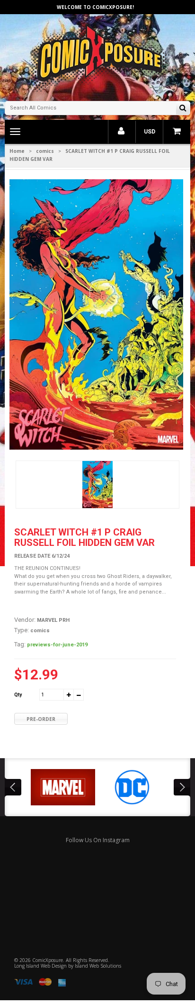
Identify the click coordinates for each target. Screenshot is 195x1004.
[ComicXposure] (97, 56)
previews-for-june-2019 (57, 645)
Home (17, 151)
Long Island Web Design (40, 965)
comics (45, 151)
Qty (18, 694)
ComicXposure (47, 960)
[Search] (183, 108)
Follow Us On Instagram (98, 840)
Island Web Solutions (98, 965)
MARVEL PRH (53, 620)
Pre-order (41, 719)
